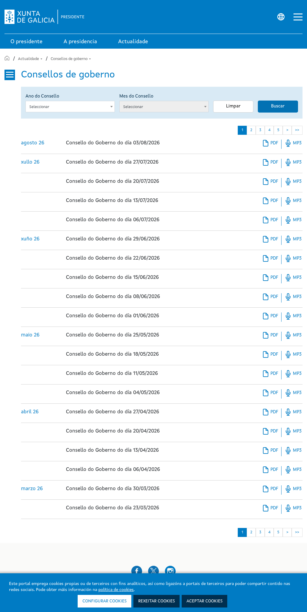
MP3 (293, 143)
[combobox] (70, 106)
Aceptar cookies (204, 601)
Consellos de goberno (69, 59)
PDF (270, 144)
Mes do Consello (136, 96)
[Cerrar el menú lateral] (9, 75)
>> (297, 130)
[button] (298, 17)
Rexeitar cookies (156, 601)
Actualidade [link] (133, 41)
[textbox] (67, 107)
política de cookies (116, 590)
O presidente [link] (26, 41)
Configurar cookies (104, 601)
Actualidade (29, 59)
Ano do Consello (42, 96)
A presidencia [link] (80, 41)
